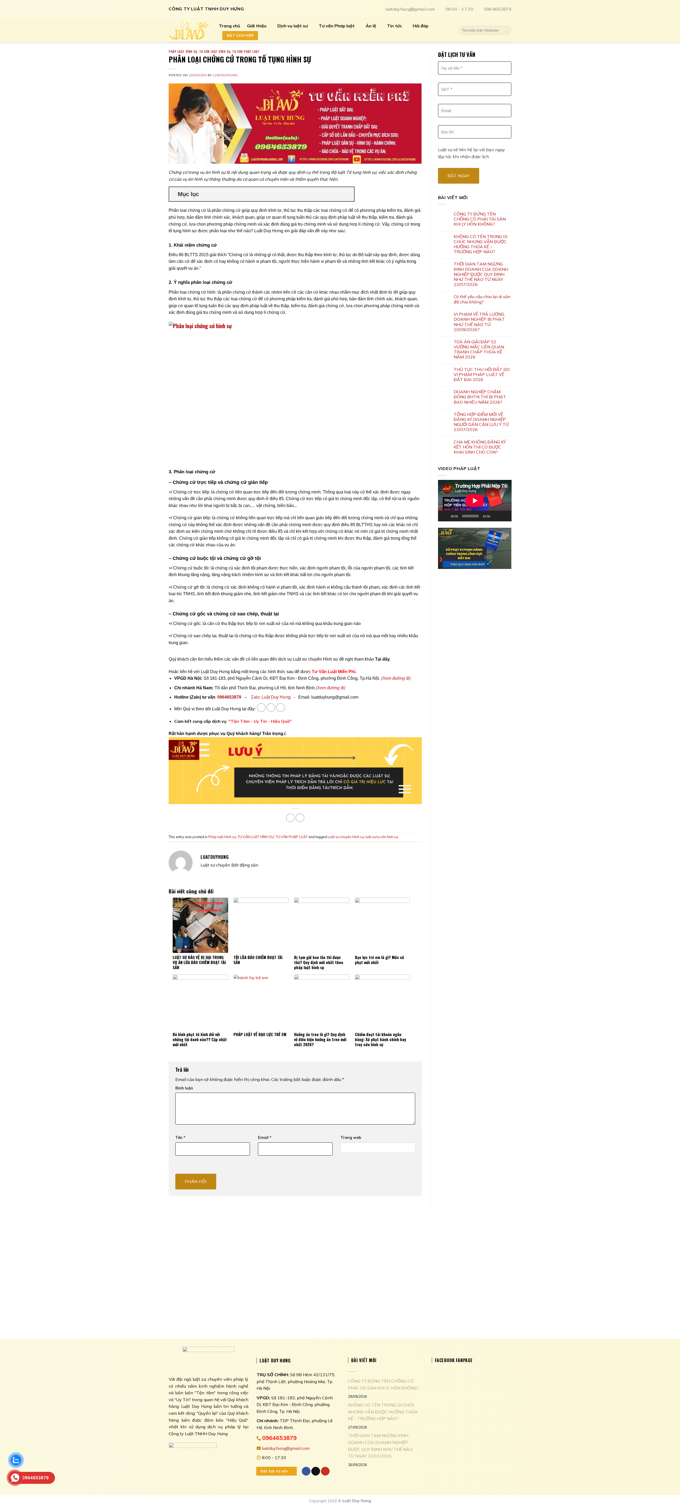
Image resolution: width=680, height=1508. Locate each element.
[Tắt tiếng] (496, 516)
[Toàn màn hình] (504, 516)
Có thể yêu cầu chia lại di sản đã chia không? (482, 299)
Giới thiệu (256, 25)
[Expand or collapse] (348, 194)
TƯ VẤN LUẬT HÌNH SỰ (215, 51)
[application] (475, 500)
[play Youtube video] (475, 548)
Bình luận (184, 1088)
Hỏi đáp (420, 25)
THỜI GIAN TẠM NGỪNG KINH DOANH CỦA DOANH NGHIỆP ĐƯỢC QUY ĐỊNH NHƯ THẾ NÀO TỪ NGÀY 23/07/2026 (481, 274)
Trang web (351, 1137)
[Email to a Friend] (300, 817)
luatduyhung (225, 75)
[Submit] (506, 30)
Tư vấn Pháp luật (337, 25)
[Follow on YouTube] (280, 707)
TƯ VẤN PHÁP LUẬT (246, 51)
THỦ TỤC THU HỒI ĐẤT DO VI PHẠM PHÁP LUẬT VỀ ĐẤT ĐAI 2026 (482, 374)
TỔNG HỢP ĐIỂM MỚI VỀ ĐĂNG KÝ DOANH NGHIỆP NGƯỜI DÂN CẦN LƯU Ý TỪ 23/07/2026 (481, 422)
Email (264, 1137)
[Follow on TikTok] (271, 707)
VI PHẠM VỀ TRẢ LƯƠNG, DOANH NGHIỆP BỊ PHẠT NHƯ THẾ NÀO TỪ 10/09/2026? (479, 322)
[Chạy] (445, 516)
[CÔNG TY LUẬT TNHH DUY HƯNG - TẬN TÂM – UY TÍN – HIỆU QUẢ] (190, 30)
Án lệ (371, 25)
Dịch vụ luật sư (292, 25)
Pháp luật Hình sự (183, 51)
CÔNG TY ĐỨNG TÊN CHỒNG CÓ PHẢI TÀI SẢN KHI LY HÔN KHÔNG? (480, 219)
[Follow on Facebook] (261, 707)
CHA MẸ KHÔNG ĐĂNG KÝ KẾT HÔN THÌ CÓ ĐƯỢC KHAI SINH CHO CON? (480, 447)
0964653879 (229, 697)
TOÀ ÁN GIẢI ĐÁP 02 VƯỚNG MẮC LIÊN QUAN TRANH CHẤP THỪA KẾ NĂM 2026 (479, 349)
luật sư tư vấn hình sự (382, 837)
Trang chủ (229, 25)
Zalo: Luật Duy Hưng (271, 697)
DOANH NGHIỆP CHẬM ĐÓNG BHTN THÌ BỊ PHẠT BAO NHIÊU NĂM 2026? (480, 396)
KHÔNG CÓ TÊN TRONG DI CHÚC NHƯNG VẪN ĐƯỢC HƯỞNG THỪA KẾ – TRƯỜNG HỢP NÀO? (480, 244)
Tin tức (394, 25)
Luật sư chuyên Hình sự (346, 837)
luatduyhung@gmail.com (285, 1448)
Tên (180, 1137)
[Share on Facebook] (290, 817)
